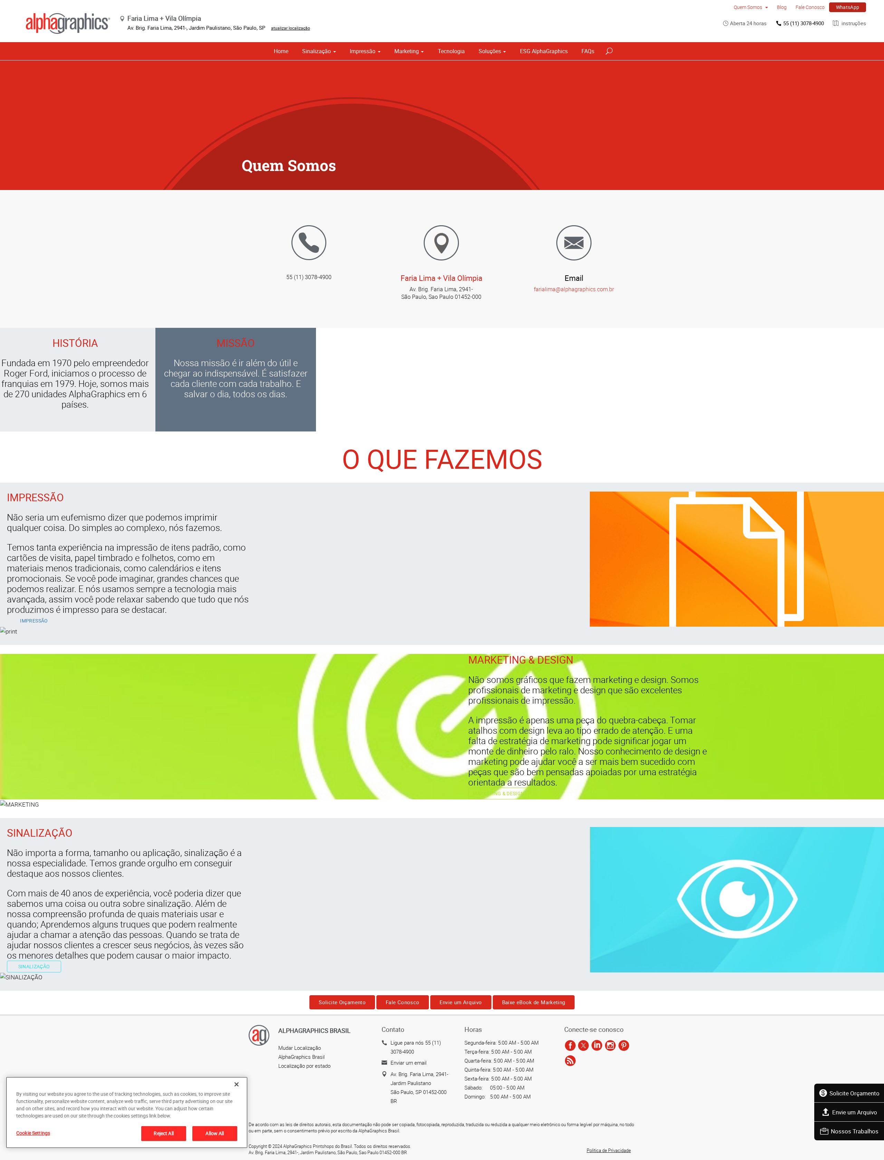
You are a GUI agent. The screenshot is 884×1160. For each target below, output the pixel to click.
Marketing (406, 51)
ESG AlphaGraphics (544, 51)
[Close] (236, 1084)
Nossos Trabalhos (854, 1131)
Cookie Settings (33, 1133)
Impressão (362, 51)
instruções (853, 23)
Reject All (163, 1133)
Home (281, 51)
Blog (782, 7)
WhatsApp (847, 7)
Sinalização (316, 51)
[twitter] (583, 1046)
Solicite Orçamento (854, 1093)
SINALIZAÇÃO (34, 966)
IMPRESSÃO (34, 620)
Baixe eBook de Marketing (533, 1002)
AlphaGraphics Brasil (301, 1056)
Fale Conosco (810, 7)
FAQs (588, 51)
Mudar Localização (299, 1047)
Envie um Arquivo (854, 1112)
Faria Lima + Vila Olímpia (441, 278)
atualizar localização (290, 28)
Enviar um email (408, 1062)
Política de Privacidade (609, 1150)
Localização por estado (304, 1065)
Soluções (490, 51)
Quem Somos (748, 7)
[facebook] (570, 1046)
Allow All (214, 1133)
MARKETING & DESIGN (498, 793)
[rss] (570, 1061)
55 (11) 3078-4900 (803, 23)
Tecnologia (451, 51)
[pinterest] (624, 1046)
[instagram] (610, 1046)
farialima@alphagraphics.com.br (574, 289)
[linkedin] (597, 1046)
